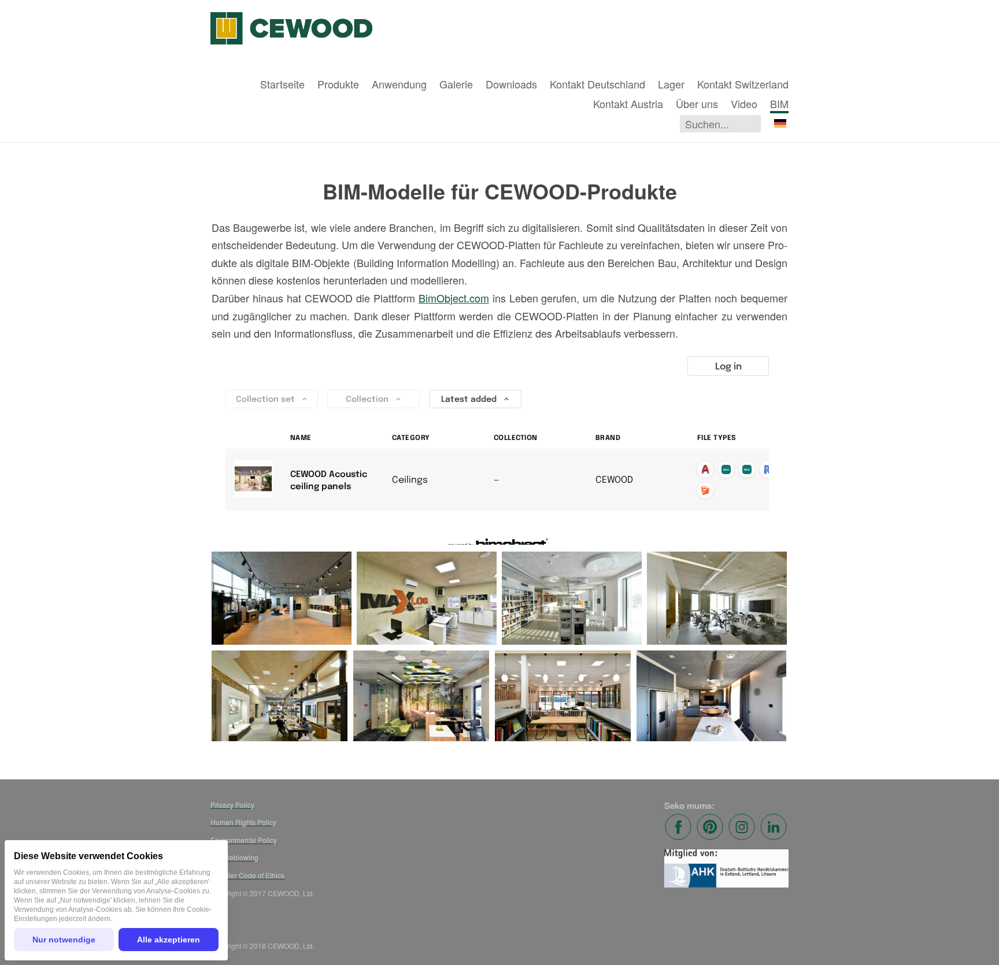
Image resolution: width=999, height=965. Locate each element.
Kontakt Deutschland (597, 83)
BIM (779, 103)
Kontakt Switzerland (743, 83)
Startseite (282, 83)
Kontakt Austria (628, 103)
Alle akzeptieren (168, 939)
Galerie (456, 83)
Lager (671, 83)
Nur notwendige (63, 939)
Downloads (511, 83)
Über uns (697, 103)
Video (744, 103)
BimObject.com (454, 297)
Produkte (338, 83)
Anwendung (399, 83)
